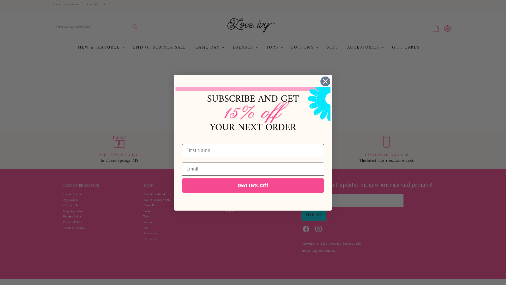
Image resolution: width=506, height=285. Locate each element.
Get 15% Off (253, 185)
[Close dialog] (325, 81)
